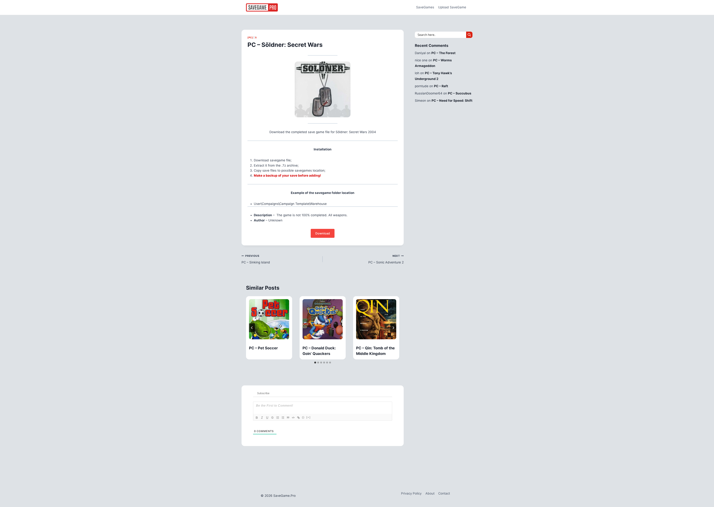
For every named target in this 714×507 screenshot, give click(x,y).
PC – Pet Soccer (263, 348)
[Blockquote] (288, 417)
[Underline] (267, 417)
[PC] (250, 37)
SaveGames (425, 7)
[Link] (298, 417)
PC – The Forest (443, 53)
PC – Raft (441, 86)
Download (322, 233)
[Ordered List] (277, 417)
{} (303, 417)
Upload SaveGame (452, 7)
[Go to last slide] (252, 327)
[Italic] (262, 417)
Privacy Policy (411, 493)
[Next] (393, 327)
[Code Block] (293, 417)
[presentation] (269, 319)
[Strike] (272, 417)
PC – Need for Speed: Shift (452, 100)
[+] (308, 417)
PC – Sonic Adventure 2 (386, 259)
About (430, 493)
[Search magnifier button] (469, 35)
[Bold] (256, 417)
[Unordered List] (282, 417)
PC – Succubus (459, 93)
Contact (444, 493)
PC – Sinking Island (256, 259)
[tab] (315, 362)
